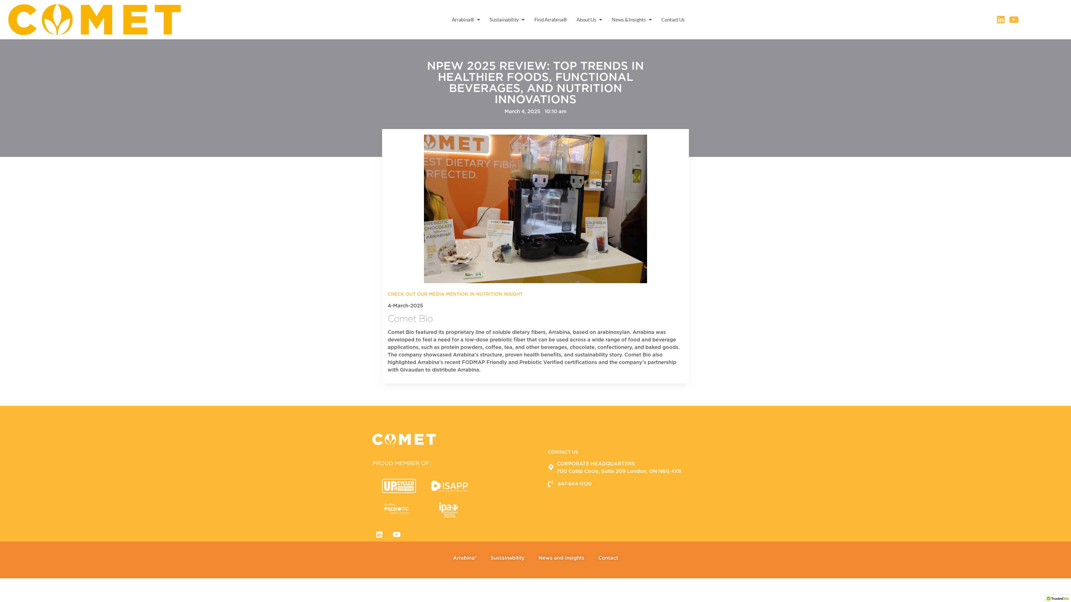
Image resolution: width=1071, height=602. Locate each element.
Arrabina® (463, 19)
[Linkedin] (379, 535)
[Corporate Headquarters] (551, 467)
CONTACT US (563, 452)
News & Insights (629, 19)
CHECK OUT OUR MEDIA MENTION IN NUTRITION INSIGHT (455, 294)
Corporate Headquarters (596, 464)
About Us (586, 19)
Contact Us (673, 19)
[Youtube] (397, 535)
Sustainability (504, 19)
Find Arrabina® (550, 19)
